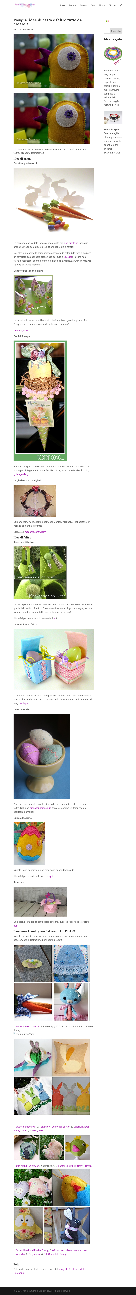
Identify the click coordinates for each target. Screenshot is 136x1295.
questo (68, 257)
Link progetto (21, 330)
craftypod (24, 703)
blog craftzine (71, 243)
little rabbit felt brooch (27, 1166)
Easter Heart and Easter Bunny (32, 1250)
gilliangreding (21, 474)
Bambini (83, 5)
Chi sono (113, 5)
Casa (93, 5)
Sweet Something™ (26, 1126)
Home (62, 5)
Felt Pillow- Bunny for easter (54, 1126)
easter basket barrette (27, 1026)
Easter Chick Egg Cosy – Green (75, 1166)
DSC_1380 (37, 1130)
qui (54, 618)
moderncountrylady (35, 532)
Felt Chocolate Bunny (55, 1254)
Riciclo (102, 5)
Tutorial (72, 5)
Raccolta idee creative (23, 29)
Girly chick (34, 1254)
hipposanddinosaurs (40, 808)
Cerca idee (116, 31)
